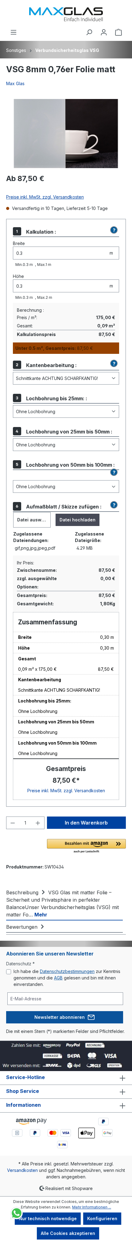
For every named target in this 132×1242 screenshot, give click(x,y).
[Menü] (13, 32)
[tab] (64, 903)
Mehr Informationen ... (91, 1207)
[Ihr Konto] (103, 32)
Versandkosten (22, 1170)
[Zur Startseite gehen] (66, 14)
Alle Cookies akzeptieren (68, 1233)
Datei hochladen (77, 519)
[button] (113, 230)
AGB (58, 977)
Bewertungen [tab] (22, 927)
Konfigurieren (102, 1218)
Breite (19, 243)
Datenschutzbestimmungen (67, 971)
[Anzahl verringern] (12, 823)
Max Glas (15, 83)
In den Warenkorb (86, 823)
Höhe (18, 276)
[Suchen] (89, 32)
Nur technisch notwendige (48, 1218)
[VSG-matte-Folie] (66, 133)
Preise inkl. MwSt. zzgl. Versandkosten (45, 197)
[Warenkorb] (118, 32)
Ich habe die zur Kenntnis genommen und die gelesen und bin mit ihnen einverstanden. (67, 978)
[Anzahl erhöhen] (38, 823)
